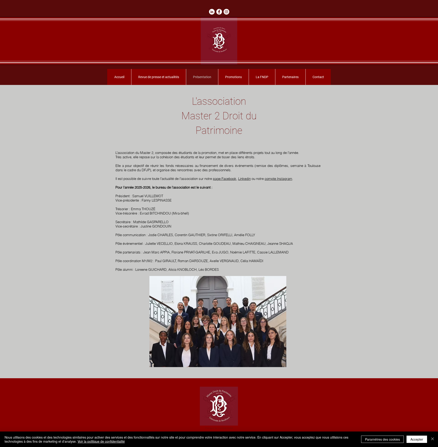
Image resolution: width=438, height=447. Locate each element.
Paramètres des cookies (382, 439)
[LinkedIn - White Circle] (212, 12)
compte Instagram (278, 178)
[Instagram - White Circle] (226, 12)
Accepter (416, 439)
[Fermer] (432, 439)
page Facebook (224, 178)
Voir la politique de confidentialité (101, 441)
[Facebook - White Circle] (219, 12)
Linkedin (244, 178)
